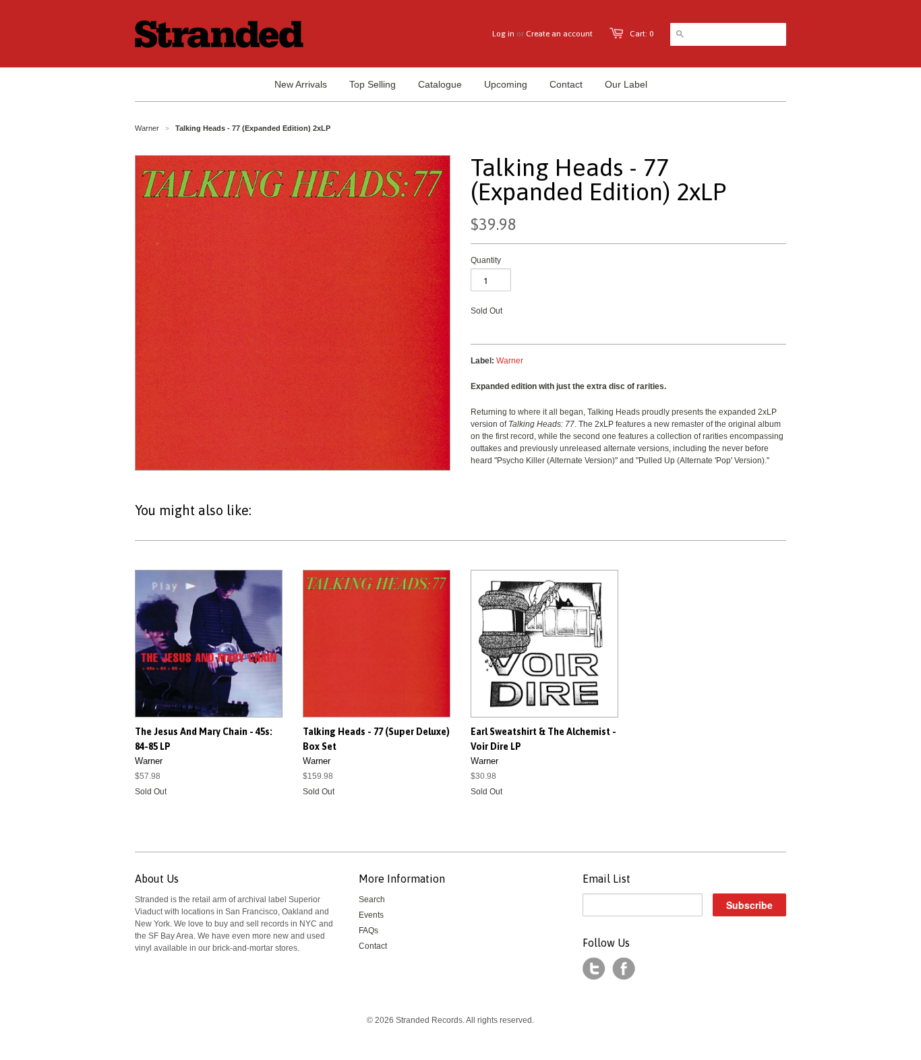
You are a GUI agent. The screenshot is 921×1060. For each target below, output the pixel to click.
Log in (503, 33)
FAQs (368, 930)
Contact (373, 946)
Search (372, 899)
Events (371, 915)
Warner (147, 128)
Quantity (486, 260)
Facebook (623, 969)
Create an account (559, 33)
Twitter (594, 969)
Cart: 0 (641, 33)
